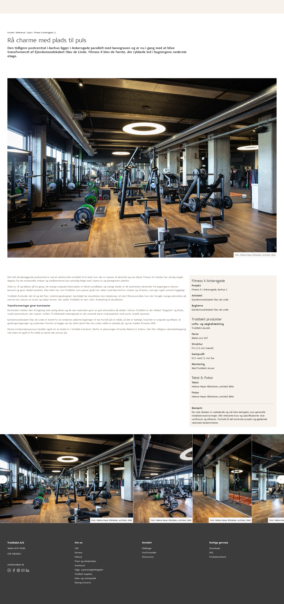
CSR (76, 548)
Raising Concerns (83, 582)
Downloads (214, 548)
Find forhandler (149, 552)
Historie (78, 556)
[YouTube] (23, 570)
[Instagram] (9, 570)
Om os (79, 542)
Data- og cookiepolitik (85, 578)
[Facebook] (14, 570)
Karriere (78, 552)
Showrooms (148, 556)
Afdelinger (147, 548)
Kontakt (147, 542)
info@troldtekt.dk (15, 564)
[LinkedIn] (27, 570)
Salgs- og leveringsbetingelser (89, 569)
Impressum (80, 565)
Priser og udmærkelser (85, 561)
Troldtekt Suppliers (83, 574)
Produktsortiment (217, 556)
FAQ (211, 552)
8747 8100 (20, 548)
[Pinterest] (18, 570)
